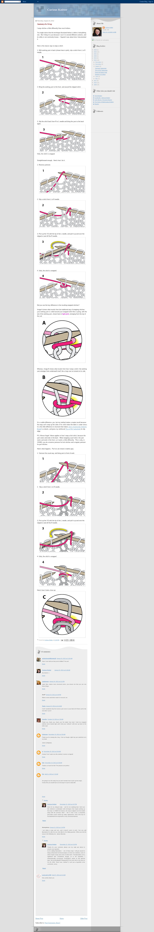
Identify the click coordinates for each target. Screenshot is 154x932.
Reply (43, 664)
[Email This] (65, 640)
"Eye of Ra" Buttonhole (101, 70)
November (98, 64)
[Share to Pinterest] (73, 640)
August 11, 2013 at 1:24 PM (57, 827)
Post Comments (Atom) (52, 923)
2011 (95, 80)
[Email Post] (62, 640)
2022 (95, 52)
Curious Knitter (57, 9)
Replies (46, 800)
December (98, 62)
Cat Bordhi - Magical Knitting (102, 98)
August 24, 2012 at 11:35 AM (64, 658)
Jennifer (44, 719)
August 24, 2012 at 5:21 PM (56, 681)
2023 (95, 50)
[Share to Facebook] (71, 640)
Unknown (45, 734)
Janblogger (45, 681)
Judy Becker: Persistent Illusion (103, 100)
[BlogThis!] (67, 640)
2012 (95, 60)
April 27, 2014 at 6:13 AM (59, 875)
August (97, 66)
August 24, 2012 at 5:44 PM (53, 694)
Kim (43, 762)
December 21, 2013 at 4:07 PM (68, 804)
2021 (95, 54)
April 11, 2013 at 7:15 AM (51, 774)
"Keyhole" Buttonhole (100, 68)
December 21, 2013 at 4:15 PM (68, 844)
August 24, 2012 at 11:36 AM (62, 670)
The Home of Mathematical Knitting (104, 102)
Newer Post (39, 918)
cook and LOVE (46, 875)
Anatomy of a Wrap (100, 74)
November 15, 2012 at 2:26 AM (56, 734)
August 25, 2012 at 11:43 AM (54, 706)
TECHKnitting (98, 95)
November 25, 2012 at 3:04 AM (52, 751)
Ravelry (97, 104)
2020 (95, 56)
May (96, 78)
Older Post (83, 918)
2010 (95, 82)
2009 (95, 84)
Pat (43, 774)
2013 (95, 58)
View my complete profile (109, 32)
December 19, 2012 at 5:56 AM (53, 762)
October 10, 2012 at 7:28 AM (55, 719)
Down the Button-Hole (101, 72)
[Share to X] (69, 640)
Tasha (44, 706)
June (96, 76)
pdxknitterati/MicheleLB (49, 658)
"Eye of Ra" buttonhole (73, 429)
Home (62, 918)
